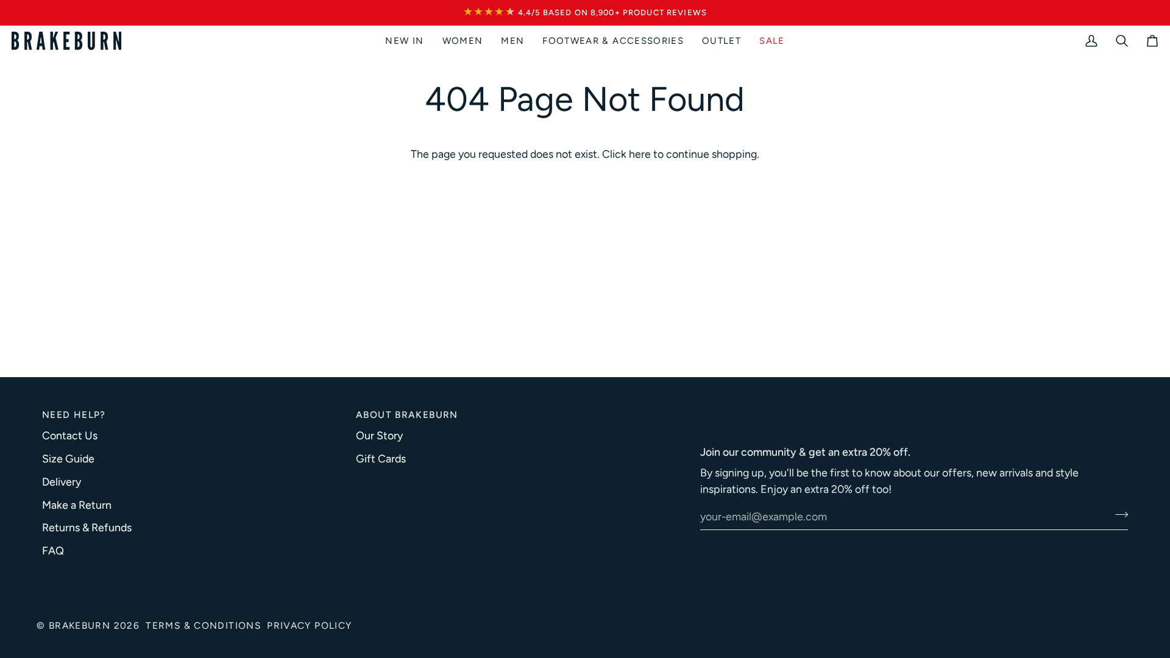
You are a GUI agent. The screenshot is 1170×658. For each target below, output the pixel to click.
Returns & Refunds (87, 527)
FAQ (53, 550)
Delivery (61, 481)
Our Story (379, 435)
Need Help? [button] (74, 414)
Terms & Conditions (203, 625)
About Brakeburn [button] (407, 414)
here (640, 153)
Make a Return (77, 504)
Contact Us (70, 435)
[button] (462, 41)
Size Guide (68, 458)
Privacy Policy (309, 625)
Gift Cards (381, 458)
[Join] (1118, 515)
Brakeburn (79, 625)
